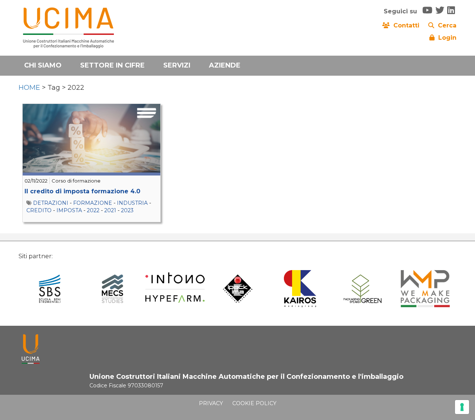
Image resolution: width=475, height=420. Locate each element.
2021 (110, 210)
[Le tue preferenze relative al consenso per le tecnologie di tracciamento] (462, 407)
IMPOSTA (69, 210)
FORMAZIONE (92, 203)
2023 (127, 210)
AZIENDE (224, 65)
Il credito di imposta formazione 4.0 (82, 191)
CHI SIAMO (43, 65)
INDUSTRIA (132, 203)
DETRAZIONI (50, 203)
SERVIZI (176, 65)
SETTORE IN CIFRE (112, 65)
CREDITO (39, 210)
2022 (93, 210)
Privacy (211, 403)
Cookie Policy (254, 403)
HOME (29, 87)
